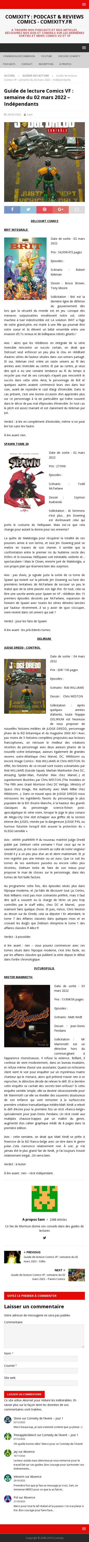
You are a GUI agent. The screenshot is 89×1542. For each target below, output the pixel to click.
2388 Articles (58, 1219)
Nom (8, 1353)
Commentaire (13, 1322)
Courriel (9, 1366)
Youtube (46, 56)
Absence (29, 1452)
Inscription (46, 64)
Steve (17, 1418)
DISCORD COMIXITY (69, 56)
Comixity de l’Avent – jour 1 (45, 1418)
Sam (29, 114)
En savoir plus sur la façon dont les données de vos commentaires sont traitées (40, 1405)
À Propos (65, 64)
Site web (10, 1378)
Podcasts (9, 64)
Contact (27, 64)
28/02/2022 (14, 114)
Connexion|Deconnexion (19, 56)
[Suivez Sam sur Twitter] (44, 1238)
